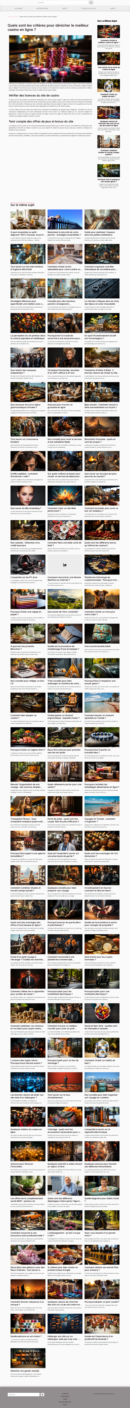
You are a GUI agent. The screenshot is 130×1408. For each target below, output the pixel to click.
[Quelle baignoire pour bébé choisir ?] (102, 1185)
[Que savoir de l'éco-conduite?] (65, 599)
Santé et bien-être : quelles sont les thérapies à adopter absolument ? (101, 1029)
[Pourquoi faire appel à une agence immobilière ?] (28, 840)
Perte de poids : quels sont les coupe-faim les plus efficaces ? (63, 820)
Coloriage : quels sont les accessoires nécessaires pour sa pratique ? (64, 1132)
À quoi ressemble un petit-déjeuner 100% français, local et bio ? (27, 235)
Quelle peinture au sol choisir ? (26, 1336)
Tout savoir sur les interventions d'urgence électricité (27, 268)
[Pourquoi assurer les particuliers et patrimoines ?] (65, 909)
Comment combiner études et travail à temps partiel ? (108, 152)
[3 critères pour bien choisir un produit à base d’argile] (65, 1254)
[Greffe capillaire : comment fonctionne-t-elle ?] (28, 461)
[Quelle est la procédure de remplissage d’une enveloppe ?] (65, 633)
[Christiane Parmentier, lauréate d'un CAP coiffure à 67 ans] (65, 357)
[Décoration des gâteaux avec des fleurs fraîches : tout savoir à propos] (28, 1254)
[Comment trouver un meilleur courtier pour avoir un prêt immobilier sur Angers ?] (65, 1013)
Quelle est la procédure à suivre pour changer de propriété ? (101, 923)
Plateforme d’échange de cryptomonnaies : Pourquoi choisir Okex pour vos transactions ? (102, 580)
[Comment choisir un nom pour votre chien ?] (102, 599)
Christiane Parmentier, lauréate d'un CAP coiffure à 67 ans (63, 371)
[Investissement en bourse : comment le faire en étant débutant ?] (102, 875)
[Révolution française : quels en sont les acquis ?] (102, 426)
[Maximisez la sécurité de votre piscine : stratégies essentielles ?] (65, 219)
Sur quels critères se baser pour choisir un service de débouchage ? (65, 476)
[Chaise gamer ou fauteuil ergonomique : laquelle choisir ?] (65, 702)
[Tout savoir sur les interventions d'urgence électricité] (28, 254)
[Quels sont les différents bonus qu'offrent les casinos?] (102, 530)
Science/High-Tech (88, 8)
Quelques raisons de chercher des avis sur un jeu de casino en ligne (108, 123)
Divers (112, 8)
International (42, 8)
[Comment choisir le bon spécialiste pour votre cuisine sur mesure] (65, 254)
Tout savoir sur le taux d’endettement (59, 1096)
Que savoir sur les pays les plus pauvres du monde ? (101, 475)
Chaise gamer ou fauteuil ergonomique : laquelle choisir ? (64, 716)
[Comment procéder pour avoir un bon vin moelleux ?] (102, 495)
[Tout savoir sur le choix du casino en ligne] (108, 58)
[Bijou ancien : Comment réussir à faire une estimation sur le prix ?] (102, 392)
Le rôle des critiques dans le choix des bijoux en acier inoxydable (102, 302)
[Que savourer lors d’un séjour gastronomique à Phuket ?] (28, 392)
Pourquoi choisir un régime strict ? (28, 750)
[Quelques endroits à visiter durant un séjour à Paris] (65, 1151)
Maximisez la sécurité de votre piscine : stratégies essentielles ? (64, 233)
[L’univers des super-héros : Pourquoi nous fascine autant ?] (28, 1047)
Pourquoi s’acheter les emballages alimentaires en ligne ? (102, 785)
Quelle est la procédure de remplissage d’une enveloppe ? (63, 647)
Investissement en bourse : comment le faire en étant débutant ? (98, 891)
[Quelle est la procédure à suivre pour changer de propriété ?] (102, 909)
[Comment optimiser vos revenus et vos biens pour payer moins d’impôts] (28, 1013)
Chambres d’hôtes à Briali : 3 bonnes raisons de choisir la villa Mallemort (101, 373)
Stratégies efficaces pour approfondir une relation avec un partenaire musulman (27, 304)
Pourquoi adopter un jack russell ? (102, 1302)
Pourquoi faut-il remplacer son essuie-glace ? (109, 180)
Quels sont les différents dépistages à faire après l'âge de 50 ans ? (64, 1201)
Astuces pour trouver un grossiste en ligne (60, 406)
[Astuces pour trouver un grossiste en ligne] (65, 392)
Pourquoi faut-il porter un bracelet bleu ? (97, 751)
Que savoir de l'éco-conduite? (63, 611)
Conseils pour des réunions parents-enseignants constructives (61, 304)
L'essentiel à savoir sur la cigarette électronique (97, 1130)
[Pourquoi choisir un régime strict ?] (28, 737)
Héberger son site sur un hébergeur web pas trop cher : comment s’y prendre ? (63, 1339)
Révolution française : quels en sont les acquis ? (100, 440)
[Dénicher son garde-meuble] (28, 1358)
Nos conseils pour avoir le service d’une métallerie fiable (65, 440)
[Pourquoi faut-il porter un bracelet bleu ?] (102, 737)
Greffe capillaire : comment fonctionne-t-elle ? (24, 475)
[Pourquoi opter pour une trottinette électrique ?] (102, 978)
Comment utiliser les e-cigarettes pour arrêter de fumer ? (27, 992)
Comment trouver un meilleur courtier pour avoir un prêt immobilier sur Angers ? (62, 1029)
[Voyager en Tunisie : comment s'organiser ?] (102, 806)
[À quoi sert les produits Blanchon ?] (28, 633)
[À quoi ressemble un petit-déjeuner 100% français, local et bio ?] (28, 219)
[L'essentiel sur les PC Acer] (28, 564)
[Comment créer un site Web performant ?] (65, 495)
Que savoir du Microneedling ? (26, 508)
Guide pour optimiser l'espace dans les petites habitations (100, 233)
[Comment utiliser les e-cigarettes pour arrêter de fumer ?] (28, 978)
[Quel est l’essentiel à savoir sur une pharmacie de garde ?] (65, 840)
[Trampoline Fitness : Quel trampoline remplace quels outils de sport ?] (28, 806)
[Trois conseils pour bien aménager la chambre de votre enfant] (65, 668)
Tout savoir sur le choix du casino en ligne (109, 68)
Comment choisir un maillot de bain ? (108, 95)
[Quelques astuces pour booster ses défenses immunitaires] (102, 1151)
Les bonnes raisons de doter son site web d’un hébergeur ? (27, 1096)
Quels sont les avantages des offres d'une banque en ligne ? (26, 923)
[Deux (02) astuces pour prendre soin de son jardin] (65, 737)
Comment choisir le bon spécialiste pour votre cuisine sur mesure (64, 269)
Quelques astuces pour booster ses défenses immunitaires (101, 1165)
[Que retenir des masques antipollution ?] (28, 357)
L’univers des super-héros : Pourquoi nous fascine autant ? (26, 1061)
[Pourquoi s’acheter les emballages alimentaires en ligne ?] (102, 771)
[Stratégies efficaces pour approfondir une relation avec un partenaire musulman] (28, 288)
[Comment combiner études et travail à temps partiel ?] (108, 141)
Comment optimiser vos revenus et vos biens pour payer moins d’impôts (27, 1029)
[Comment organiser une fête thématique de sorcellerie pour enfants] (102, 254)
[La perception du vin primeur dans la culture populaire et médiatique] (28, 323)
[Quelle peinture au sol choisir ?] (28, 1323)
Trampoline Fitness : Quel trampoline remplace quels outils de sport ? (27, 822)
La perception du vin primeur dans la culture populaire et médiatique (28, 337)
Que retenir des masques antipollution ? (23, 371)
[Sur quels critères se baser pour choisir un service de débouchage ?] (65, 461)
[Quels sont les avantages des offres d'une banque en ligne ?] (28, 909)
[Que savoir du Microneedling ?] (28, 495)
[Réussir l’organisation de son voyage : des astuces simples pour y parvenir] (28, 771)
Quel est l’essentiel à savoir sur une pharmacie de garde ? (63, 854)
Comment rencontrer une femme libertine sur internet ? (64, 578)
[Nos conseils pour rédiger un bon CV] (28, 668)
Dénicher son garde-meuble (25, 1371)
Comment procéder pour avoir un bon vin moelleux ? (101, 509)
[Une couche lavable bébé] (102, 633)
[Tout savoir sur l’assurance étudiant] (28, 426)
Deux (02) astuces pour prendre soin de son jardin (64, 751)
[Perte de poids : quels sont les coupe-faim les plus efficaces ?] (65, 806)
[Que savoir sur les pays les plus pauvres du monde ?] (102, 461)
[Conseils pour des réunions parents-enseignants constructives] (65, 288)
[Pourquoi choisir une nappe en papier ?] (28, 599)
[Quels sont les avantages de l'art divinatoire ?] (102, 840)
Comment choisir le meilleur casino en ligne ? (108, 41)
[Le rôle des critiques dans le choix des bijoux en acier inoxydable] (102, 288)
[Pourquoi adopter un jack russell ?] (102, 1289)
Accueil (10, 16)
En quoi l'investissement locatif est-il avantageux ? (100, 337)
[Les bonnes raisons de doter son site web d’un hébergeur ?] (28, 1082)
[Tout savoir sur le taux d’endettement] (65, 1082)
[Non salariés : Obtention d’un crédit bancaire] (28, 530)
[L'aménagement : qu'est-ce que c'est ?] (65, 1220)
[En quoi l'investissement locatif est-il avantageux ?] (102, 323)
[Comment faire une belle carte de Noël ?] (65, 530)
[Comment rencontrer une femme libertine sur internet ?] (65, 564)
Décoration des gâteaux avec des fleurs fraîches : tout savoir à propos (28, 1270)
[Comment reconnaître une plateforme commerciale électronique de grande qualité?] (65, 944)
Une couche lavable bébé (97, 646)
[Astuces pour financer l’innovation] (28, 1151)
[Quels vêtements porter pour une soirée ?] (65, 771)
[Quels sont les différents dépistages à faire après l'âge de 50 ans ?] (65, 1185)
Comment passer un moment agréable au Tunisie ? (99, 716)
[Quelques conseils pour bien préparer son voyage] (65, 875)
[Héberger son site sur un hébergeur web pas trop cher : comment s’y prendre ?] (65, 1323)
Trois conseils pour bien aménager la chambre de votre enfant (63, 684)
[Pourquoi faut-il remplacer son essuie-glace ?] (108, 170)
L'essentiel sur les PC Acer (24, 577)
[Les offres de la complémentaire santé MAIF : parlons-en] (28, 1185)
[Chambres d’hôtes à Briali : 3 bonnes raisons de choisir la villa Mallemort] (102, 357)
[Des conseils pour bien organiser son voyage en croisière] (102, 1082)
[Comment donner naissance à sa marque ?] (28, 1289)
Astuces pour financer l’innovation (22, 1165)
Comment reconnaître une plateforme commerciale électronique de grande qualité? (64, 960)
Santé (64, 8)
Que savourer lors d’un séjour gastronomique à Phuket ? (26, 406)
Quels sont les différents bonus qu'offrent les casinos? (100, 544)
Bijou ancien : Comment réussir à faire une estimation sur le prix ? (101, 406)
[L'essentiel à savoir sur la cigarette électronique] (102, 1116)
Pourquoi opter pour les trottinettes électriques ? (60, 992)
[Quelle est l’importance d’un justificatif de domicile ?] (102, 1323)
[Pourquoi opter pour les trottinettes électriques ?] (65, 978)
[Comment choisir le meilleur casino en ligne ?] (108, 31)
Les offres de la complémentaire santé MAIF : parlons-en (27, 1199)
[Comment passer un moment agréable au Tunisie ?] (102, 702)
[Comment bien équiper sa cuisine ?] (28, 702)
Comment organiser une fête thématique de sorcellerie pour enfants (100, 269)
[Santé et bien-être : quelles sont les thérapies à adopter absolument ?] (102, 1013)
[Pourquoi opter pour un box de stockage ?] (65, 1047)
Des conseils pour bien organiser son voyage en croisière (101, 1096)
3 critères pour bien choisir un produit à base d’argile (63, 1268)
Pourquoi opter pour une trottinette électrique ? (97, 992)
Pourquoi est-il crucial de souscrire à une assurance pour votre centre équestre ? (64, 338)
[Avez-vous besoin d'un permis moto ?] (102, 1220)
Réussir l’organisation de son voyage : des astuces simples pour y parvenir (25, 787)
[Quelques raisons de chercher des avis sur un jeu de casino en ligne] (108, 112)
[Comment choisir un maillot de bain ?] (108, 85)
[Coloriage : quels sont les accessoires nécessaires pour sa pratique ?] (65, 1116)
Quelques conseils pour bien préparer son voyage (62, 889)
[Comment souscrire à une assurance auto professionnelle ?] (28, 1220)
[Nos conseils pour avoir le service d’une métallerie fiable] (65, 426)
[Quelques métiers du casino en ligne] (28, 1116)
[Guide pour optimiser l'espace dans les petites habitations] (102, 219)
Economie (18, 8)
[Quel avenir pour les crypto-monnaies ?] (102, 944)
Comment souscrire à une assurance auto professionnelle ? (27, 1234)
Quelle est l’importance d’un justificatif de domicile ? (99, 1337)
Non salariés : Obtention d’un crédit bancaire (25, 544)
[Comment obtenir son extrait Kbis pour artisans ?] (102, 1254)
